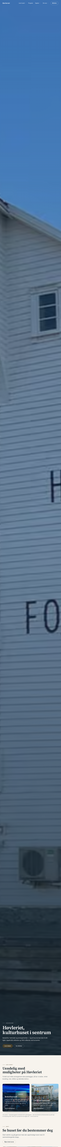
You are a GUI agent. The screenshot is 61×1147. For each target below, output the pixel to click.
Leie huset (22, 3)
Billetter (54, 3)
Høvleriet (6, 3)
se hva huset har (34, 1116)
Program (30, 3)
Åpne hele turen (9, 1142)
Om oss (45, 3)
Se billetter (19, 1046)
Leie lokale (7, 1046)
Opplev (37, 3)
